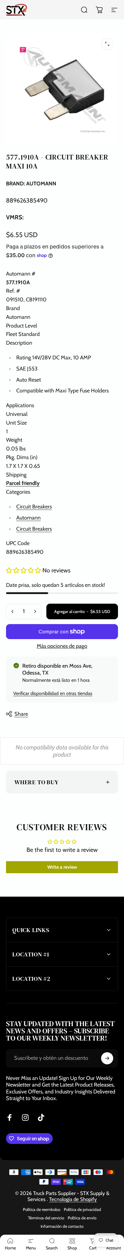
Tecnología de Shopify (73, 1199)
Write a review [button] (62, 867)
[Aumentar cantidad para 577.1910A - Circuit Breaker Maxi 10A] (35, 611)
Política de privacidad (82, 1209)
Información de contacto (62, 1226)
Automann (28, 517)
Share (21, 714)
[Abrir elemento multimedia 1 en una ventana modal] (107, 44)
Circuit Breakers (34, 506)
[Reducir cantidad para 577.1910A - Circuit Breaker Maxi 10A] (12, 611)
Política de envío (82, 1217)
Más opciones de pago (62, 646)
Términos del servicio (46, 1217)
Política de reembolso (41, 1209)
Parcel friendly (23, 483)
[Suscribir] (107, 1058)
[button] (24, 570)
